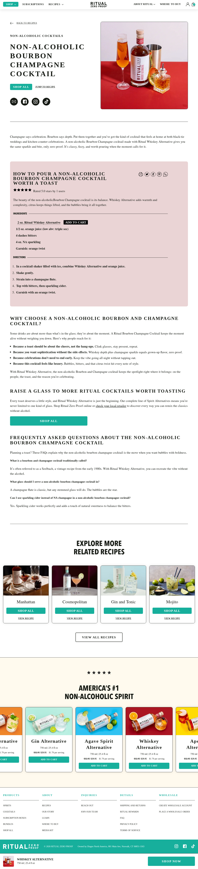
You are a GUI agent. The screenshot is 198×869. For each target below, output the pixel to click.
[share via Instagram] (35, 102)
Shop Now (171, 861)
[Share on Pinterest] (159, 174)
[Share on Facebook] (153, 174)
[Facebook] (185, 846)
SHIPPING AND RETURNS (133, 805)
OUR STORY (48, 812)
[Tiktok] (193, 846)
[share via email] (14, 102)
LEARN (45, 818)
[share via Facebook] (25, 102)
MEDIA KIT (47, 830)
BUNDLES (8, 824)
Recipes (55, 4)
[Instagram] (176, 846)
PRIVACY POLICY (129, 824)
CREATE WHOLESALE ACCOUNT (175, 805)
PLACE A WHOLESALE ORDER (174, 812)
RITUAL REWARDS (129, 812)
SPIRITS (7, 805)
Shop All (21, 86)
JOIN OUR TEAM (89, 812)
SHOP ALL (8, 830)
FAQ (122, 818)
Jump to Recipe (45, 87)
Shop (10, 4)
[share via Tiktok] (46, 102)
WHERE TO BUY (170, 4)
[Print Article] (140, 174)
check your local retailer (111, 406)
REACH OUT (87, 805)
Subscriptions (33, 4)
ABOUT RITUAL (143, 4)
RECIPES (46, 805)
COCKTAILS (9, 812)
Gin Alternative (49, 741)
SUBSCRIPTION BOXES (14, 818)
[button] (187, 4)
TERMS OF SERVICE (130, 830)
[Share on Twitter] (147, 174)
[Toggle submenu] (15, 4)
